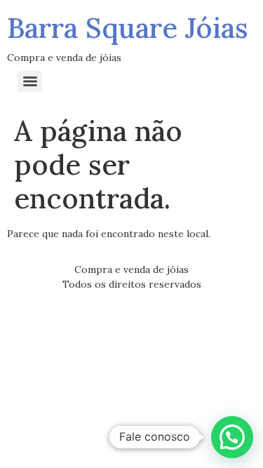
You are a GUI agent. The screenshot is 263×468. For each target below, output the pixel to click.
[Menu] (30, 81)
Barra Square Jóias (127, 28)
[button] (232, 437)
